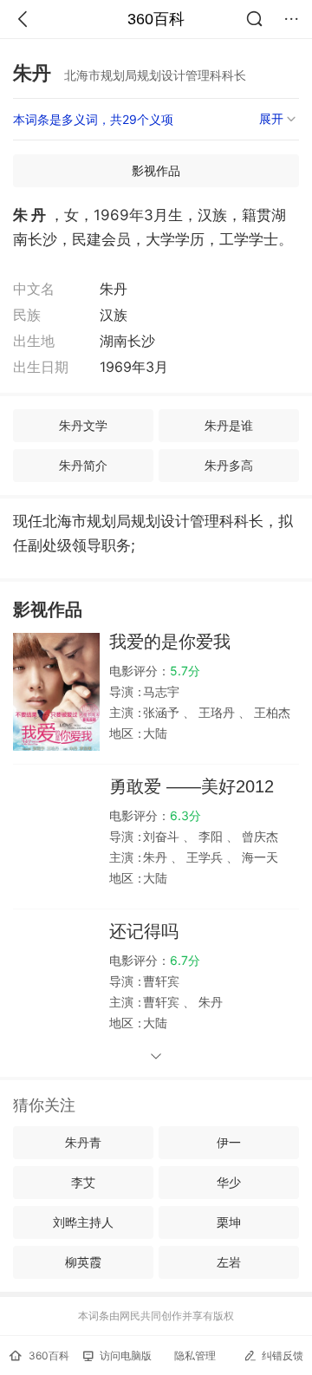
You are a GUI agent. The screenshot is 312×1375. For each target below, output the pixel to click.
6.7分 (185, 960)
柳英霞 (83, 1261)
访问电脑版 (126, 1355)
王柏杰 (270, 712)
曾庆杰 (258, 836)
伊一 (229, 1142)
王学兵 (204, 857)
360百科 (156, 19)
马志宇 (161, 691)
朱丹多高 (229, 465)
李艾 (83, 1182)
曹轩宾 (161, 981)
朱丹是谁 (229, 425)
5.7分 (185, 670)
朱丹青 (83, 1142)
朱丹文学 (83, 425)
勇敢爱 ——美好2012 (191, 786)
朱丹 (157, 857)
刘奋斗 (163, 836)
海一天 (258, 857)
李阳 (210, 836)
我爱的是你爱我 (170, 641)
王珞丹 (216, 712)
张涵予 (163, 712)
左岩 (229, 1261)
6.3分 (185, 815)
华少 (229, 1182)
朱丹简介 (83, 465)
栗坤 (229, 1222)
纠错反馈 (282, 1355)
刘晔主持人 (83, 1222)
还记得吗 (144, 931)
